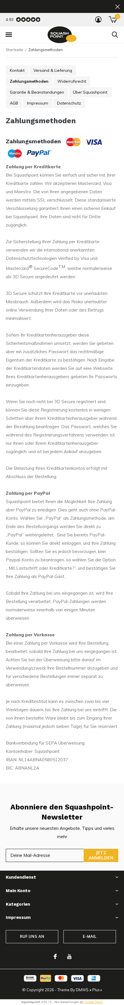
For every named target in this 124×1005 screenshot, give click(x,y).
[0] (113, 19)
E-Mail (89, 936)
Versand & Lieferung (52, 70)
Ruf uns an (32, 936)
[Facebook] (55, 956)
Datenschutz (69, 103)
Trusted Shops (93, 1002)
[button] (8, 34)
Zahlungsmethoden (29, 81)
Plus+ (97, 989)
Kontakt (17, 70)
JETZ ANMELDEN (101, 855)
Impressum (37, 103)
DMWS (82, 989)
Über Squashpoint (90, 92)
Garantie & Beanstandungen (37, 92)
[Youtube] (69, 956)
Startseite (14, 49)
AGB (14, 103)
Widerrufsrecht (71, 81)
